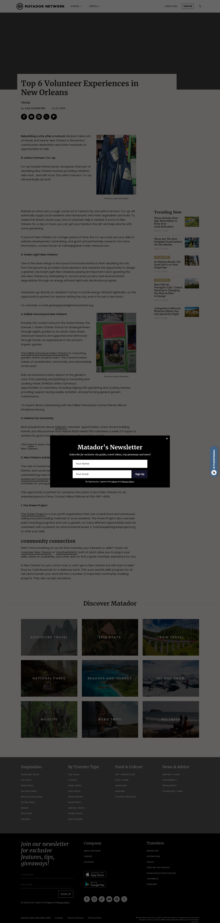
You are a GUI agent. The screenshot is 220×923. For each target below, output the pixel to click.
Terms (114, 481)
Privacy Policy (128, 481)
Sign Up (139, 474)
